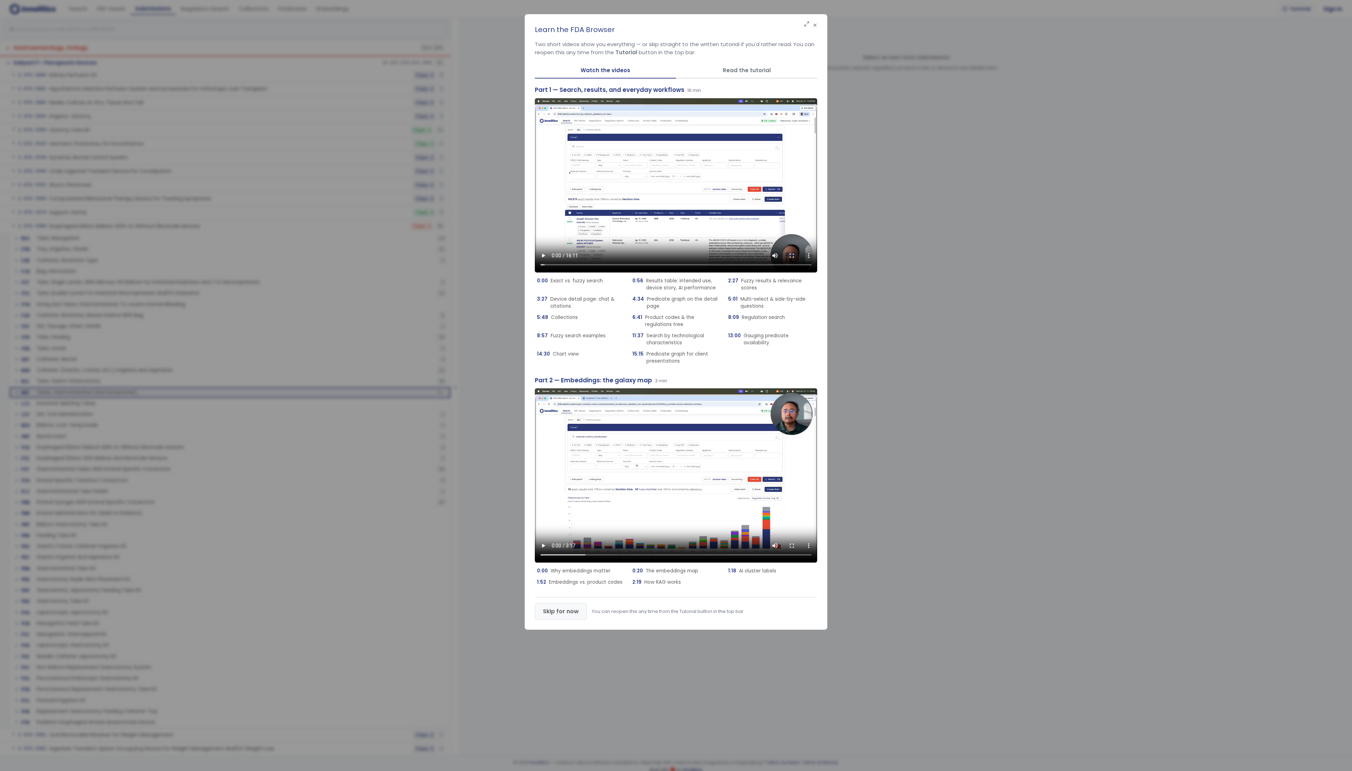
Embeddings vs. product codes (579, 582)
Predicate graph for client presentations (670, 357)
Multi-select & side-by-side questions (767, 302)
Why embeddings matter (574, 571)
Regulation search (756, 317)
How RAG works (656, 582)
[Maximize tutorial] (806, 24)
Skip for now (561, 611)
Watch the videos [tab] (605, 70)
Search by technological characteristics (668, 339)
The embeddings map (665, 571)
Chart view (558, 354)
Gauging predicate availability (758, 339)
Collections (557, 317)
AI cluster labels (752, 571)
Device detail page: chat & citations (575, 302)
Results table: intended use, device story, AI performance (674, 284)
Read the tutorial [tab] (747, 70)
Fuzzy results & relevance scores (765, 284)
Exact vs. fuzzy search (570, 280)
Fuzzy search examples (571, 335)
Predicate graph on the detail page (675, 302)
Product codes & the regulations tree (663, 321)
